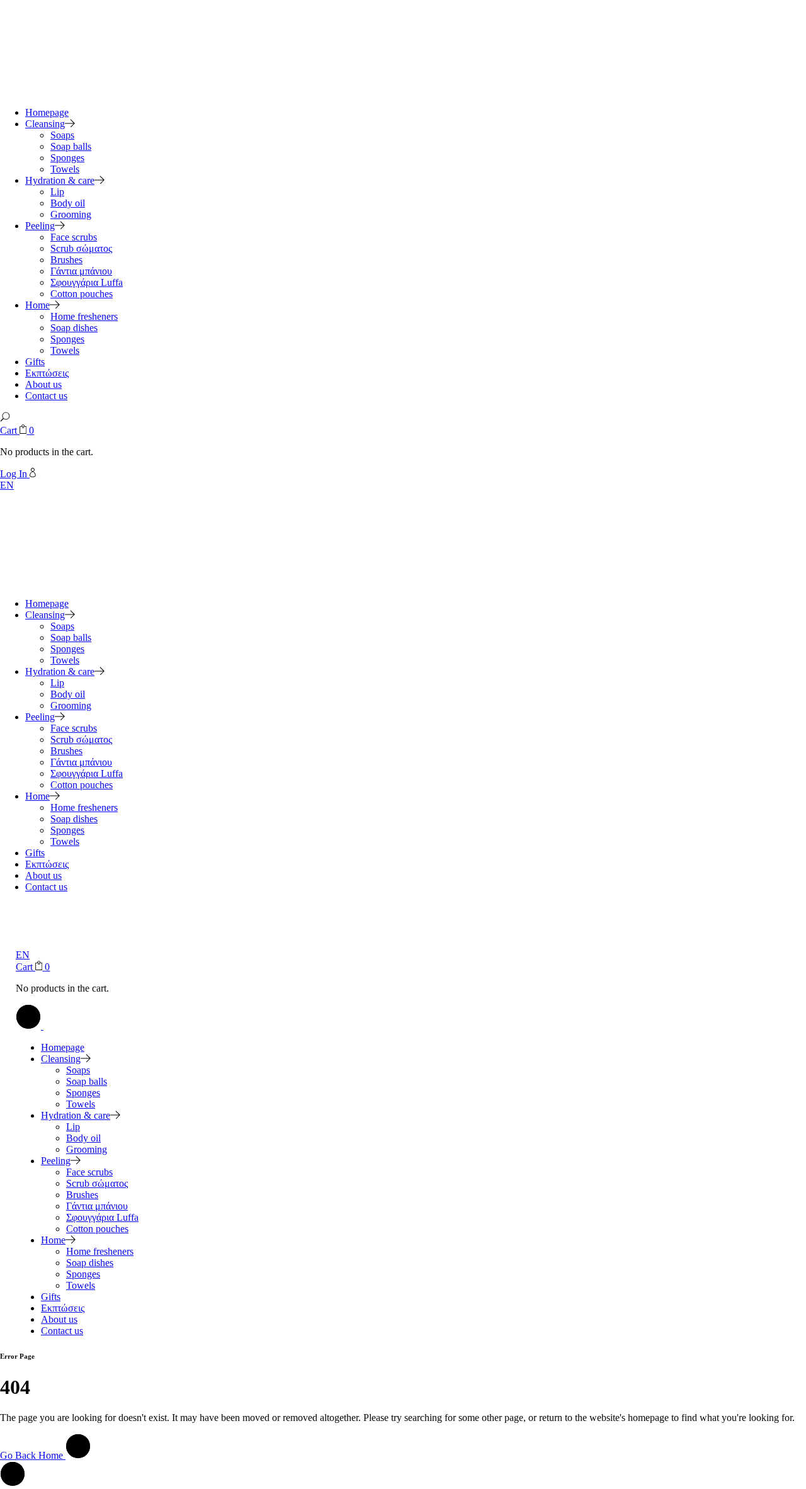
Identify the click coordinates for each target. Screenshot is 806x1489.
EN (7, 485)
